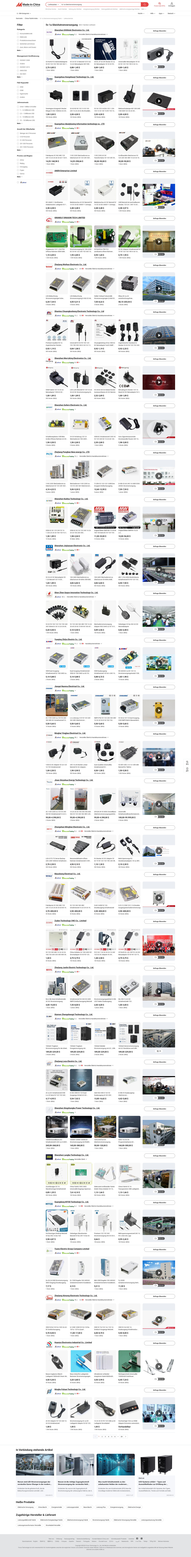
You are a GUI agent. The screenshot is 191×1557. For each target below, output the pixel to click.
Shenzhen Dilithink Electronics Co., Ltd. (71, 30)
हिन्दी (132, 1541)
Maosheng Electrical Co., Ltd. (67, 874)
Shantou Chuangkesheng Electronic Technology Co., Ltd (79, 311)
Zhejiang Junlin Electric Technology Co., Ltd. (74, 967)
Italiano (94, 1541)
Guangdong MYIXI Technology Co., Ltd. (71, 1202)
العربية (117, 1541)
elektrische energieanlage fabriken (129, 9)
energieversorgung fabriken (91, 9)
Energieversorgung (116, 1507)
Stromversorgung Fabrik (101, 1520)
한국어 (111, 1541)
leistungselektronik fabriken (109, 9)
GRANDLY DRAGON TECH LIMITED (69, 217)
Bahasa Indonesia (163, 1541)
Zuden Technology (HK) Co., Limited (70, 921)
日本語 (57, 1541)
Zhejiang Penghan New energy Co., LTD (72, 452)
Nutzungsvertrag (69, 1539)
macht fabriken (62, 9)
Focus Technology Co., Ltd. (94, 1545)
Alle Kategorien (24, 13)
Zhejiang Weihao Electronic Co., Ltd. (70, 264)
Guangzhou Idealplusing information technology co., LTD (79, 124)
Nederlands (125, 1541)
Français (64, 1541)
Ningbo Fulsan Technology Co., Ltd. (70, 1389)
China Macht (42, 1507)
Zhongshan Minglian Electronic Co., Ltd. (72, 827)
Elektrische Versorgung (25, 1507)
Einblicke (131, 1539)
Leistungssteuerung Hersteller (151, 1520)
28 (121, 1436)
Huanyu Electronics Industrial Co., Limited (73, 1342)
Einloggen (171, 6)
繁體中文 (50, 1541)
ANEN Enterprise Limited (65, 171)
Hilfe (151, 13)
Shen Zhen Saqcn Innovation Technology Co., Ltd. (76, 592)
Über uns (51, 1539)
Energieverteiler (57, 1507)
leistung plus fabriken (75, 9)
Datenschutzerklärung (83, 1539)
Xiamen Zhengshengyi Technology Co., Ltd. (73, 1014)
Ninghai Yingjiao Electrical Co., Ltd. (70, 733)
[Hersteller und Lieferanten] (28, 4)
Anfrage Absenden (159, 31)
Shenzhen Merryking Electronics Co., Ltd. (72, 358)
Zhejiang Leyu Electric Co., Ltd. (68, 1061)
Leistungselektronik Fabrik (27, 1520)
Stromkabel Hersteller (53, 1525)
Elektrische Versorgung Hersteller (125, 1520)
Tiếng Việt (153, 1541)
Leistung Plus (101, 1507)
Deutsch (78, 1541)
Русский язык (103, 1541)
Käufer (140, 13)
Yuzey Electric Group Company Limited (71, 1249)
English (35, 1541)
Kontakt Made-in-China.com (100, 1539)
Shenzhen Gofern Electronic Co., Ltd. (70, 405)
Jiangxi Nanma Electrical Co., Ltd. (69, 686)
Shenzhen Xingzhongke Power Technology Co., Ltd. (77, 1108)
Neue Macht (87, 1507)
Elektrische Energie (134, 1507)
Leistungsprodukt (73, 1507)
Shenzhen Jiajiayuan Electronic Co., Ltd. (72, 545)
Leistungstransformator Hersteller (29, 1525)
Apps (160, 13)
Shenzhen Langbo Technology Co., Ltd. (71, 1155)
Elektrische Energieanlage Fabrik (51, 1520)
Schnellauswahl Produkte (118, 1539)
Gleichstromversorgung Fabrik (77, 1520)
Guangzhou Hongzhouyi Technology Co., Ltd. (74, 77)
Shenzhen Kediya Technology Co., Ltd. (71, 499)
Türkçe (145, 1541)
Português (86, 1541)
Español (71, 1541)
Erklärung (59, 1539)
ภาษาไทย (138, 1541)
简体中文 (42, 1541)
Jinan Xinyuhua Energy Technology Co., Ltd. (73, 780)
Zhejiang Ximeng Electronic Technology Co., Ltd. (75, 1295)
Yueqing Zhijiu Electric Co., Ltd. (68, 639)
